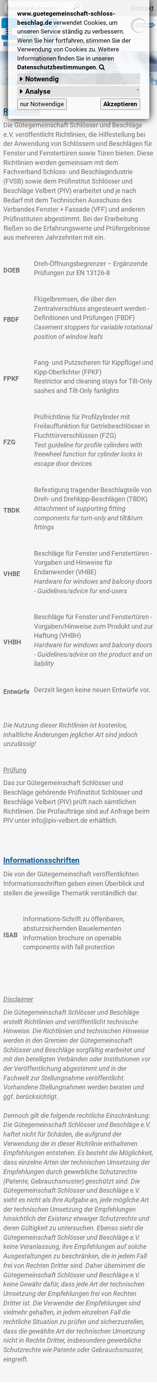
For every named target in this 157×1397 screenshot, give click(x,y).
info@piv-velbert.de (59, 820)
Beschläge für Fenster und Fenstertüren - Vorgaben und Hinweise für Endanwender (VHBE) (93, 562)
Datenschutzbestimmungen (56, 67)
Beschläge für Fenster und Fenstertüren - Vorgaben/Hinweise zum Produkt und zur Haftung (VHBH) (93, 626)
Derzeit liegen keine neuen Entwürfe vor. (93, 690)
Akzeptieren (120, 104)
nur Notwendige (42, 104)
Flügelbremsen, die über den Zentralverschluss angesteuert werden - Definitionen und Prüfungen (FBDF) (91, 308)
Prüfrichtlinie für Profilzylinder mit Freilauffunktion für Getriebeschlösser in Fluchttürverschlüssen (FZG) (92, 426)
